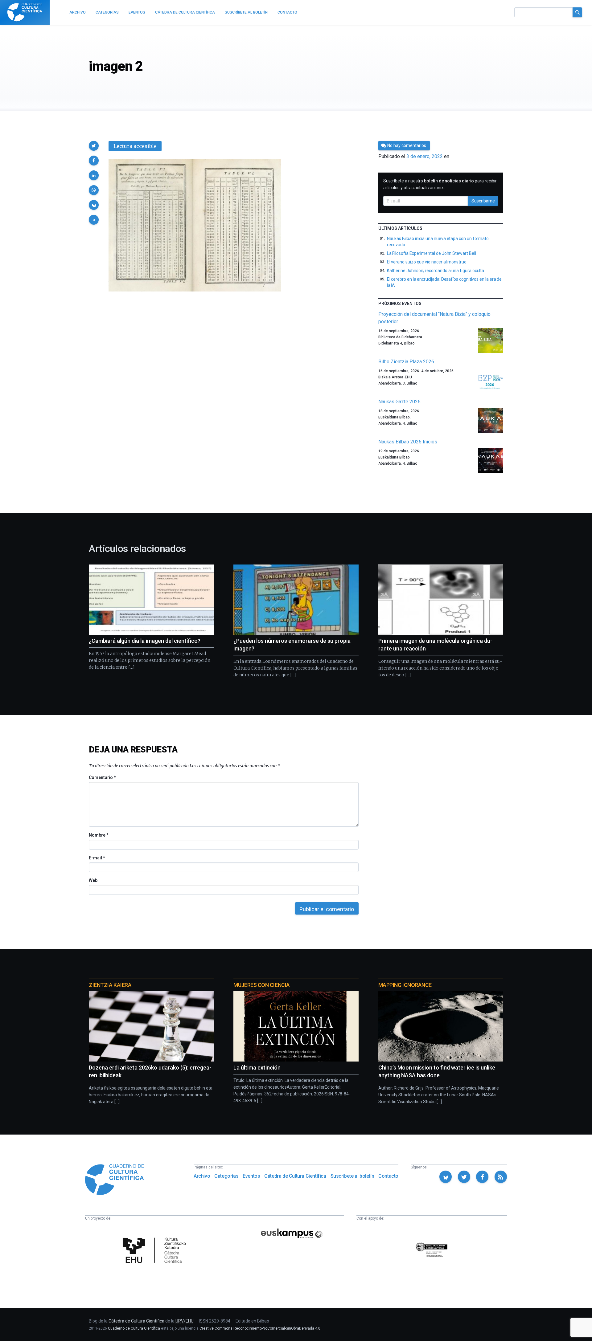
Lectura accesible (135, 146)
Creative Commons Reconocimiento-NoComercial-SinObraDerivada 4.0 (259, 1328)
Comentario (102, 777)
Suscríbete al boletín (352, 1176)
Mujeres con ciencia (261, 985)
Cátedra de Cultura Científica (295, 1176)
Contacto (388, 1176)
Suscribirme (483, 200)
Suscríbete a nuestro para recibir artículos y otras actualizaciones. (440, 184)
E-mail (97, 857)
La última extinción (257, 1067)
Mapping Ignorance (405, 985)
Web (93, 880)
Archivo (202, 1176)
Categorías (226, 1176)
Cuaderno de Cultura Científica (134, 1328)
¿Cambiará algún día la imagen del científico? (144, 641)
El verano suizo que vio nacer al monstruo (427, 261)
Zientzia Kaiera (110, 985)
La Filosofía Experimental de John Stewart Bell (431, 253)
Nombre (98, 835)
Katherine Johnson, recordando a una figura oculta (435, 270)
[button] (94, 146)
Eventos (251, 1176)
